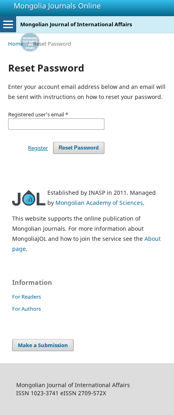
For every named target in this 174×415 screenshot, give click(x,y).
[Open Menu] (8, 24)
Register (38, 148)
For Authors (26, 308)
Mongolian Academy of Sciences (99, 202)
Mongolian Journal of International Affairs (76, 24)
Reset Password (79, 148)
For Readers (26, 296)
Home (15, 43)
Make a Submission (43, 345)
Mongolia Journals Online (57, 6)
